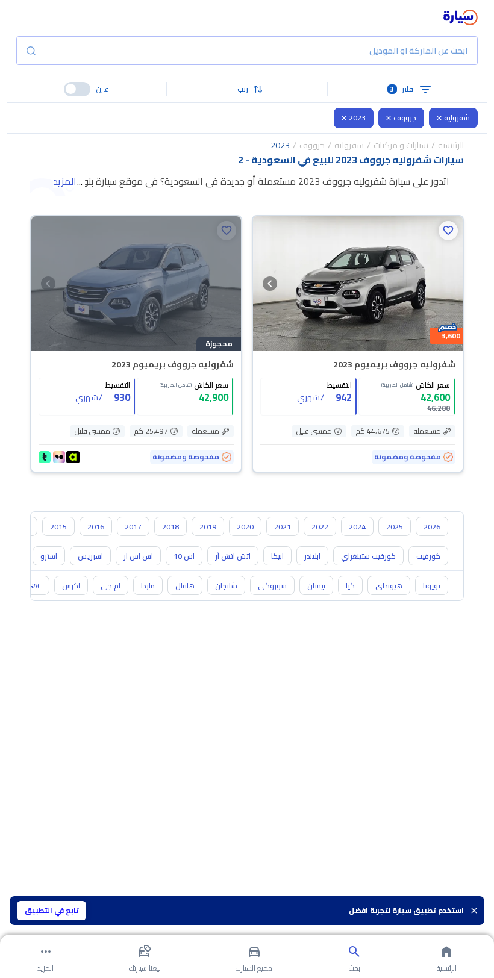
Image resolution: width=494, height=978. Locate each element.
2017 (133, 527)
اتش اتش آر (233, 556)
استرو (48, 556)
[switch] (77, 89)
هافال (185, 586)
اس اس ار (138, 556)
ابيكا (277, 556)
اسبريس (90, 556)
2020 (245, 527)
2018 (170, 527)
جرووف (404, 118)
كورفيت (428, 556)
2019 (207, 527)
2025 (394, 527)
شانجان (226, 586)
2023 (357, 118)
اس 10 (184, 556)
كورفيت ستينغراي (368, 556)
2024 (357, 527)
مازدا (148, 586)
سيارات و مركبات (401, 145)
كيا (350, 586)
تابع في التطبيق (52, 910)
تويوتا (431, 586)
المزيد (65, 181)
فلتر (401, 89)
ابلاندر (312, 556)
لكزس (71, 586)
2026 (432, 527)
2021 (282, 527)
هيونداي (388, 586)
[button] (247, 89)
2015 (58, 527)
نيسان (316, 586)
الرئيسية (451, 145)
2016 (95, 527)
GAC (35, 586)
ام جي (110, 586)
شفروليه (457, 118)
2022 (319, 527)
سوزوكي (272, 586)
